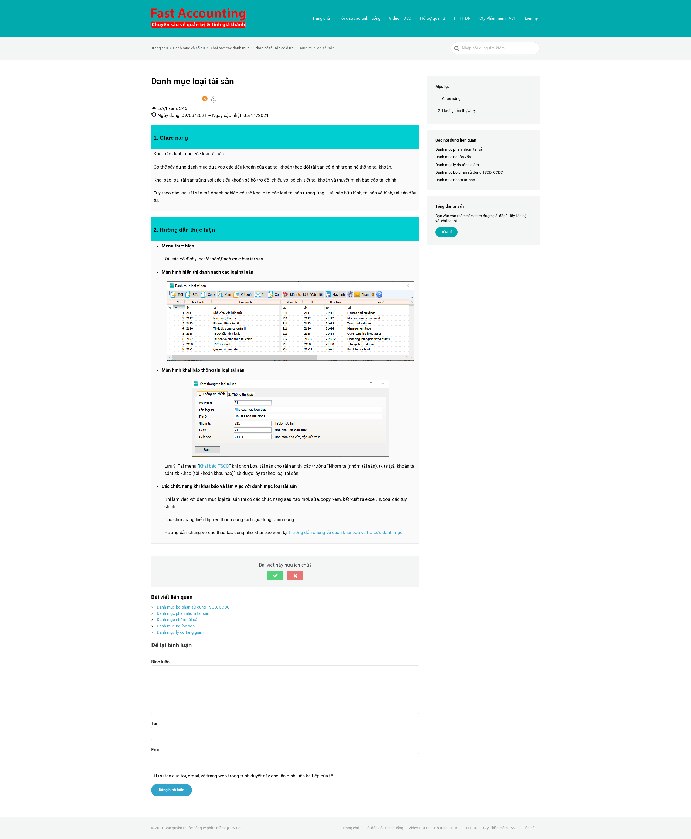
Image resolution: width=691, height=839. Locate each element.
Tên (154, 723)
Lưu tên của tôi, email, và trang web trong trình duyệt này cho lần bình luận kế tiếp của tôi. (246, 775)
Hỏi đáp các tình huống (359, 18)
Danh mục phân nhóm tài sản (183, 613)
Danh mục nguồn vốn (176, 626)
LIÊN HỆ (446, 232)
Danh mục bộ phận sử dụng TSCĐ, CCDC (193, 607)
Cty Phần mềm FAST (497, 18)
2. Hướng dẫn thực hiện (457, 110)
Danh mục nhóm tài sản (178, 619)
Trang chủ (321, 18)
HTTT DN (462, 18)
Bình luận (160, 662)
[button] (275, 575)
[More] (205, 98)
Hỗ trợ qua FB (432, 18)
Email (156, 749)
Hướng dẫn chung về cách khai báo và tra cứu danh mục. (346, 532)
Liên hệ (531, 18)
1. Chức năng (449, 98)
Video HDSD (400, 18)
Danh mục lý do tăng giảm (180, 632)
